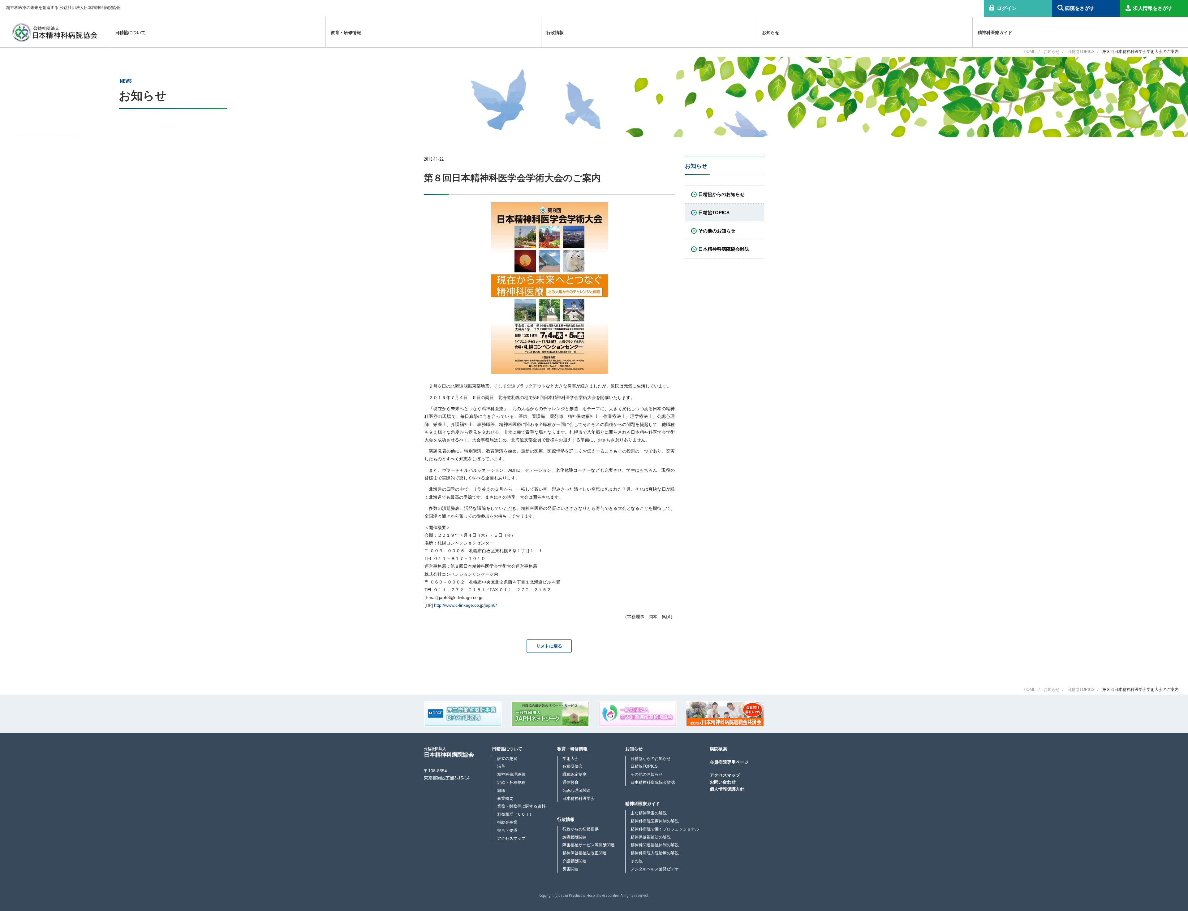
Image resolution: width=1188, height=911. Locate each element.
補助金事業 (507, 822)
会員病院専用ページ (729, 762)
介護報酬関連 (574, 861)
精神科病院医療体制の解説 (655, 821)
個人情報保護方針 (727, 789)
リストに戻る (549, 646)
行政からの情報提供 (580, 829)
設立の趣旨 (507, 758)
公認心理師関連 (576, 790)
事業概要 (505, 798)
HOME (1030, 52)
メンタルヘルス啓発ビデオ (655, 869)
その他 (637, 861)
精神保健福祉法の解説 (651, 837)
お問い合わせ (723, 781)
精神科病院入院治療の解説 (655, 853)
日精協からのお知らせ (651, 758)
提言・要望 (507, 830)
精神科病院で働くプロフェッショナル (665, 829)
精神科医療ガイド (642, 803)
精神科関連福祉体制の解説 (655, 845)
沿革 (501, 766)
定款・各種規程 (511, 782)
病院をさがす (1080, 8)
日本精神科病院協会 (449, 752)
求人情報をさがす (1153, 8)
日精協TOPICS (1081, 52)
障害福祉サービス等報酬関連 (588, 845)
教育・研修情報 (572, 748)
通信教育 (570, 782)
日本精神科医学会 (578, 798)
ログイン (1007, 8)
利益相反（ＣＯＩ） (515, 814)
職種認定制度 (574, 774)
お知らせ (1052, 52)
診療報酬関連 (574, 837)
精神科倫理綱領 (511, 774)
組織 (501, 790)
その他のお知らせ (647, 774)
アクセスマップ (511, 838)
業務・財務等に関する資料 (521, 806)
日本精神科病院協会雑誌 (653, 782)
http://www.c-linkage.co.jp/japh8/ (465, 605)
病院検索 (718, 748)
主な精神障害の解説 (649, 813)
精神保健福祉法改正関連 (584, 853)
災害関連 (570, 869)
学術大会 (570, 758)
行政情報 (566, 819)
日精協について (507, 748)
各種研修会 (572, 766)
